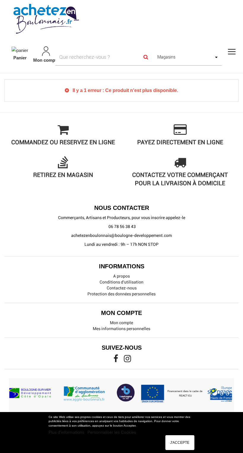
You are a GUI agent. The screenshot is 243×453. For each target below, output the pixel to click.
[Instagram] (127, 360)
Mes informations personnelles (121, 328)
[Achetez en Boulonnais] (121, 18)
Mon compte (121, 322)
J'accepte (179, 443)
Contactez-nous (122, 288)
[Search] (145, 57)
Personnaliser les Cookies (111, 432)
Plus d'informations (67, 432)
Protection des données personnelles (121, 294)
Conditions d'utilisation (121, 282)
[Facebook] (116, 360)
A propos (121, 276)
